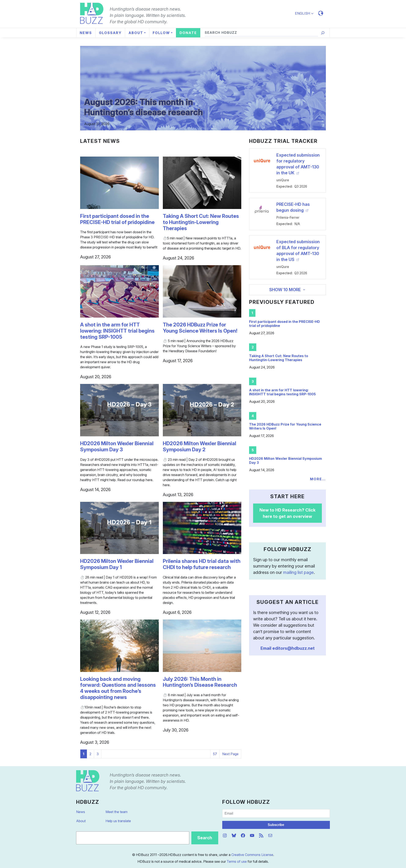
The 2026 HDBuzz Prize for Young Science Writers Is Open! (200, 328)
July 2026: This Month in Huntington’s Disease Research (200, 682)
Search (204, 837)
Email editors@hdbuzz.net (288, 648)
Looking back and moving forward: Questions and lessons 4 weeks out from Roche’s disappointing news (118, 688)
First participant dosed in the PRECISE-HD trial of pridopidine (117, 219)
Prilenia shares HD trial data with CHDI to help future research (201, 564)
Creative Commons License (252, 855)
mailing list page (298, 572)
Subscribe (276, 825)
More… (318, 479)
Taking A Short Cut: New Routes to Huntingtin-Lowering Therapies (201, 222)
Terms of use (237, 861)
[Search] (322, 33)
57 (215, 754)
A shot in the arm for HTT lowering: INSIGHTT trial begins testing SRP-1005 (117, 331)
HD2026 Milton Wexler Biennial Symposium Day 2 (199, 447)
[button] (306, 13)
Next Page (230, 754)
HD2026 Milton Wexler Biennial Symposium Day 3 (117, 447)
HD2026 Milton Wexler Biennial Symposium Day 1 (117, 564)
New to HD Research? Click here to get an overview (287, 513)
